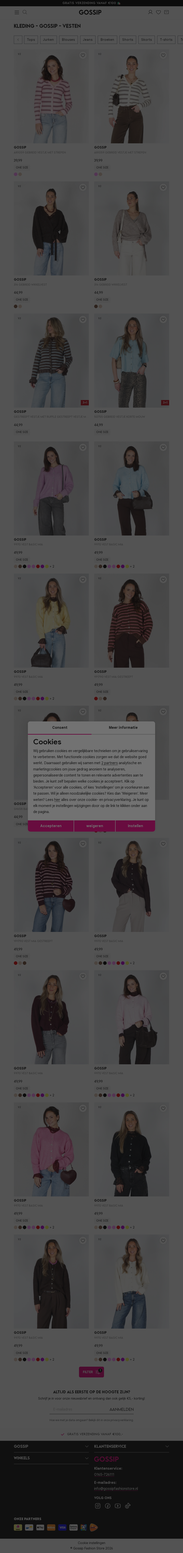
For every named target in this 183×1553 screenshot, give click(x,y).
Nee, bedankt (62, 815)
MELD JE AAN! (62, 806)
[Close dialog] (173, 726)
